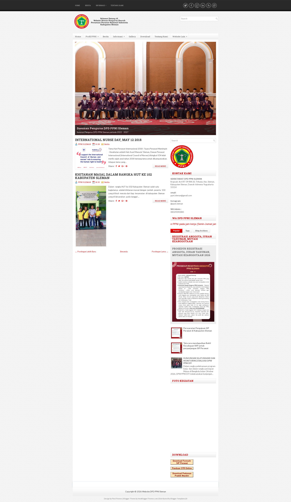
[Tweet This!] (119, 166)
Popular (176, 231)
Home (77, 5)
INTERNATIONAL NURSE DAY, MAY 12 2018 (108, 139)
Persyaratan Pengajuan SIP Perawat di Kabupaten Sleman (197, 329)
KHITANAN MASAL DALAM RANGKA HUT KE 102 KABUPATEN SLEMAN (113, 176)
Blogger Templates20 (179, 499)
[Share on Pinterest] (126, 166)
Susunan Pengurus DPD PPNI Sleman (103, 128)
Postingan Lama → (160, 251)
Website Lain (179, 36)
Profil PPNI (92, 36)
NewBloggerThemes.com (148, 499)
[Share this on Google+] (123, 166)
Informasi (101, 5)
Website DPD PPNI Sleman (154, 491)
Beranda (124, 251)
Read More (160, 166)
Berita (88, 5)
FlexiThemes (117, 499)
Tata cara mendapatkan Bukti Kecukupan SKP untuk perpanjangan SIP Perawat (197, 346)
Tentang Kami (117, 5)
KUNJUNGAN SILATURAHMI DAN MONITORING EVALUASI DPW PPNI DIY (199, 360)
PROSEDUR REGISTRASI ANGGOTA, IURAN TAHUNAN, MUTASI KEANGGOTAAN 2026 (191, 252)
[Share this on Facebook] (116, 166)
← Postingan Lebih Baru (85, 251)
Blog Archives (201, 231)
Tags (188, 231)
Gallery (132, 36)
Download (145, 36)
